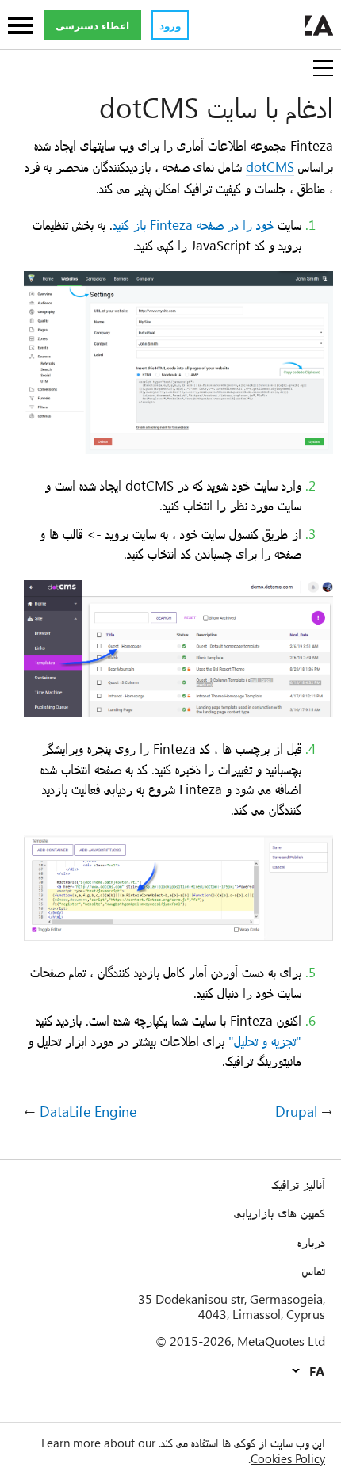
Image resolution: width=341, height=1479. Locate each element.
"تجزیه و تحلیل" (264, 1040)
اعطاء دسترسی (92, 25)
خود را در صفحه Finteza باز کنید (193, 224)
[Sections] (20, 26)
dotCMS (270, 166)
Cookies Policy (288, 1458)
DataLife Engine (88, 1112)
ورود (170, 25)
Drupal (296, 1112)
